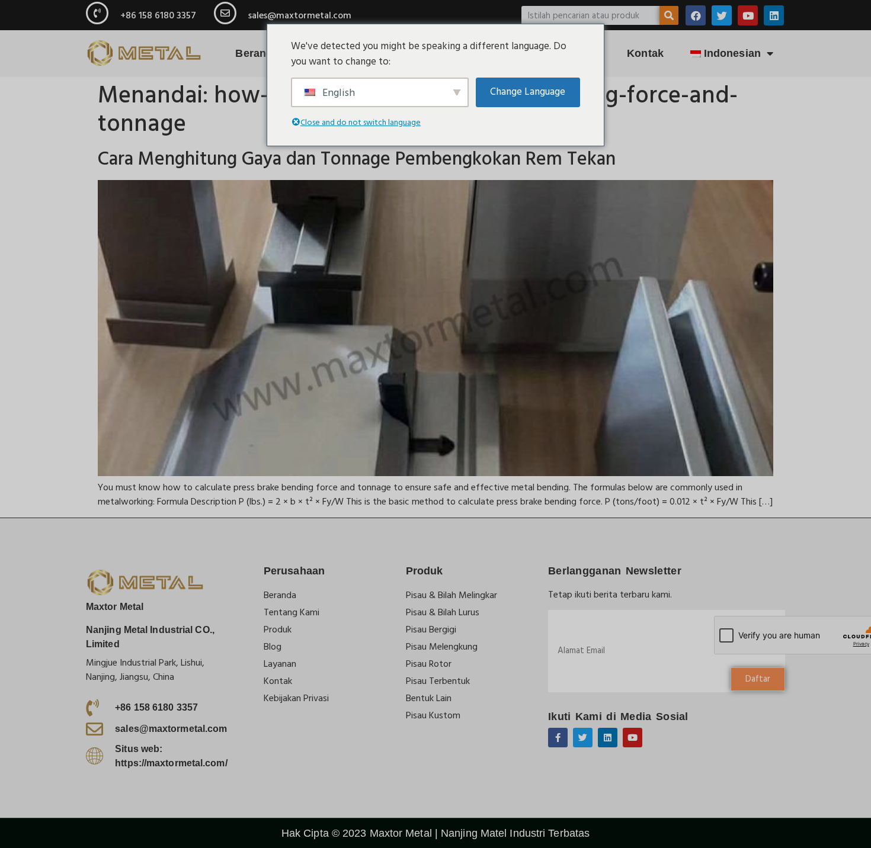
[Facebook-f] (558, 737)
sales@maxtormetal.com (299, 15)
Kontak (645, 53)
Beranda (256, 53)
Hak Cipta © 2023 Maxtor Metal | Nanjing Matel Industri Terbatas (435, 833)
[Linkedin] (774, 15)
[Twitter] (722, 15)
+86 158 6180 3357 (158, 15)
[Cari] (668, 15)
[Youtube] (748, 15)
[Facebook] (696, 15)
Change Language (527, 92)
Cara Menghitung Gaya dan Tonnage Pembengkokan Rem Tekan (357, 159)
